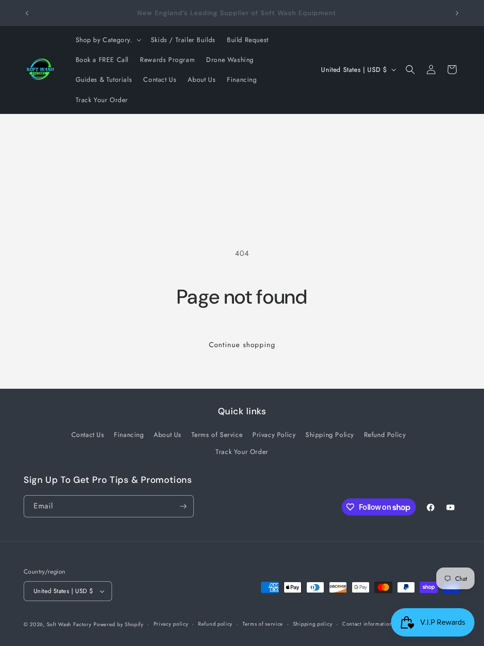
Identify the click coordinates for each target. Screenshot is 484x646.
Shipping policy (313, 624)
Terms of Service (217, 434)
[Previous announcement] (27, 13)
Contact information (367, 624)
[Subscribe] (183, 506)
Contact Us (87, 434)
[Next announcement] (457, 13)
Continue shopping (242, 345)
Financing (129, 434)
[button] (107, 40)
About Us (168, 434)
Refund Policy (385, 434)
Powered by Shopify (119, 624)
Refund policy (215, 624)
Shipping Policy (329, 434)
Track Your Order (242, 451)
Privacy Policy (273, 434)
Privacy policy (171, 624)
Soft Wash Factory (69, 624)
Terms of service (262, 624)
